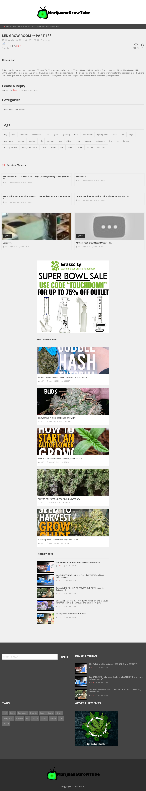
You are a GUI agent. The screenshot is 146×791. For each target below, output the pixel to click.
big (5, 134)
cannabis (24, 134)
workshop (101, 147)
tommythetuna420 (29, 147)
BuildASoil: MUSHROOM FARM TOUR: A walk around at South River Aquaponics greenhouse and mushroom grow (82, 601)
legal (131, 134)
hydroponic (88, 134)
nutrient (50, 141)
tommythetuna (10, 147)
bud (13, 134)
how (76, 134)
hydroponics (102, 134)
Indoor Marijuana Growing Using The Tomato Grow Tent (103, 196)
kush (115, 134)
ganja (50, 713)
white (80, 147)
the (110, 141)
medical (32, 141)
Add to (136, 48)
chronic (33, 713)
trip (61, 718)
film (47, 134)
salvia (43, 718)
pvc (60, 141)
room (78, 141)
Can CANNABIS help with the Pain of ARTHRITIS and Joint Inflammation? (80, 576)
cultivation (36, 134)
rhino (68, 141)
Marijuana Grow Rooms (23, 26)
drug (42, 713)
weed (70, 147)
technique (100, 141)
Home (8, 26)
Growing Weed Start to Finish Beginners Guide (58, 539)
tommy (126, 141)
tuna (44, 147)
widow (90, 147)
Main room (81, 176)
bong (12, 713)
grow (56, 134)
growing (66, 134)
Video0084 (7, 243)
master (21, 141)
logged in (17, 90)
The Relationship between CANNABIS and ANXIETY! (78, 562)
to (118, 141)
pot (27, 718)
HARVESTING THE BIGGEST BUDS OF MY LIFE (57, 418)
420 (5, 713)
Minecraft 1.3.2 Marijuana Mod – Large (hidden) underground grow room (37, 177)
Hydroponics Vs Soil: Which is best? (71, 613)
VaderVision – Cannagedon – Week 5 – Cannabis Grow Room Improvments (37, 197)
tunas (53, 147)
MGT (18, 46)
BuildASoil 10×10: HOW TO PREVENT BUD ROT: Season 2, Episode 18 (80, 589)
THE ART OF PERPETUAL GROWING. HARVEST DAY (59, 499)
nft (41, 141)
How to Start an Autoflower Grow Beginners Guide (60, 458)
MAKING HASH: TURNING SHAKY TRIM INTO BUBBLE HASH (62, 377)
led (123, 134)
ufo (61, 147)
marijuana (8, 141)
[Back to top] (136, 784)
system (88, 141)
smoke (53, 718)
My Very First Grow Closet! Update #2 (93, 243)
